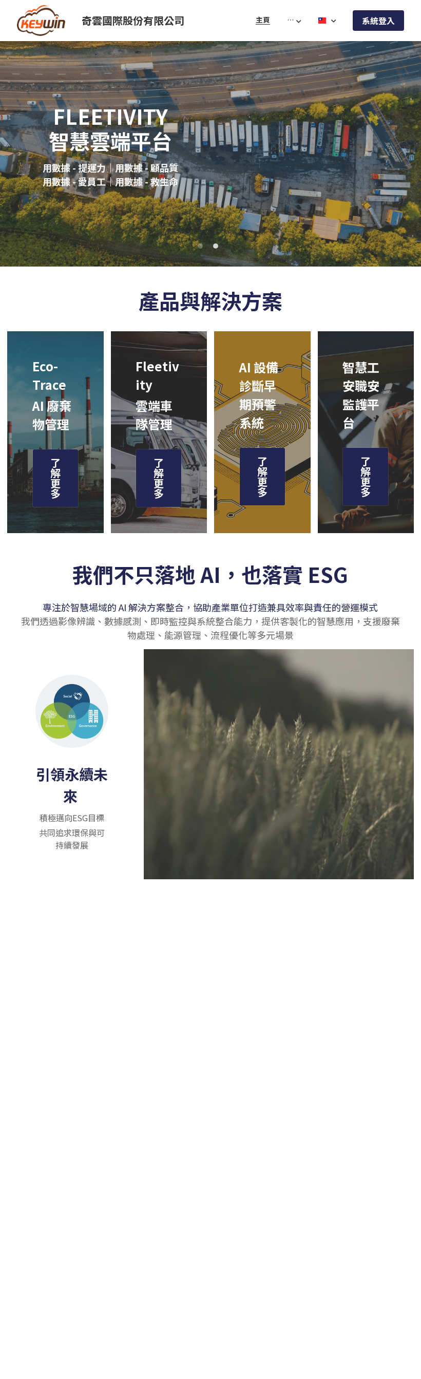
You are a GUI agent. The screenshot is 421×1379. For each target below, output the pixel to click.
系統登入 (378, 20)
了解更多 (55, 478)
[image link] (41, 19)
